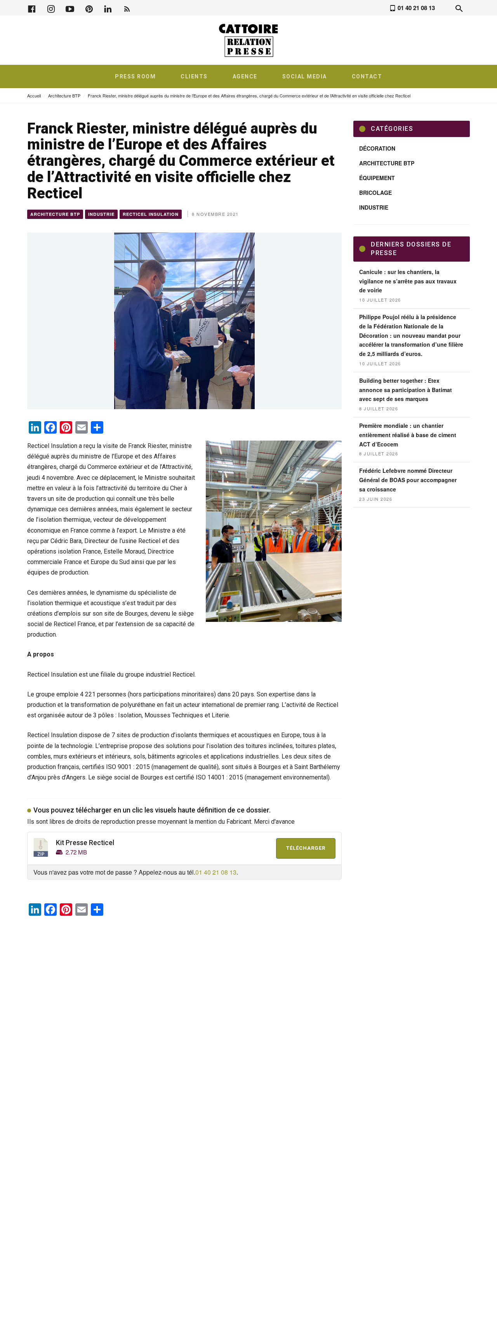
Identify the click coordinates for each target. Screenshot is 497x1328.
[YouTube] (70, 8)
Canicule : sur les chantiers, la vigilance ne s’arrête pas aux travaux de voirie (408, 281)
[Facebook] (31, 8)
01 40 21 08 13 (215, 872)
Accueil (34, 95)
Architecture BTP (64, 95)
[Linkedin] (108, 8)
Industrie (101, 214)
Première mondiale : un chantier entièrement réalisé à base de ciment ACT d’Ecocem (407, 435)
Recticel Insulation (151, 214)
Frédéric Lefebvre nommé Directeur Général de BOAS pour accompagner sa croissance (408, 480)
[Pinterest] (89, 8)
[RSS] (127, 8)
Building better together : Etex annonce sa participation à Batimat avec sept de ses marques (405, 390)
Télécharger (305, 848)
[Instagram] (51, 8)
